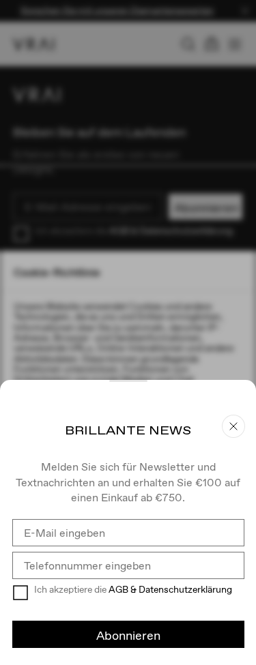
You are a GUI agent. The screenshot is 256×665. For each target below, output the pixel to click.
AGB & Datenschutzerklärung (170, 589)
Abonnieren (128, 635)
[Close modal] (128, 332)
